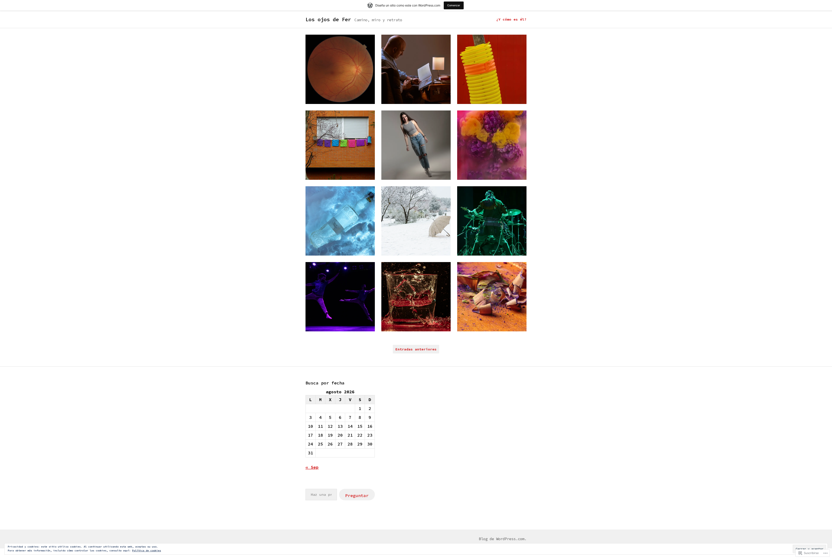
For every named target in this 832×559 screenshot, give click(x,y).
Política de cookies (146, 550)
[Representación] (491, 69)
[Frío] (416, 221)
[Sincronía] (340, 296)
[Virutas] (491, 296)
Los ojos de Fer (328, 19)
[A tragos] (340, 221)
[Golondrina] (416, 69)
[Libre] (416, 296)
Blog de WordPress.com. (502, 538)
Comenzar (453, 5)
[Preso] (416, 145)
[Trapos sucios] (340, 145)
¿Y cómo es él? (511, 19)
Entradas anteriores (416, 349)
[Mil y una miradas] (340, 69)
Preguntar (357, 495)
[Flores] (491, 145)
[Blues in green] (491, 221)
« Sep (312, 467)
